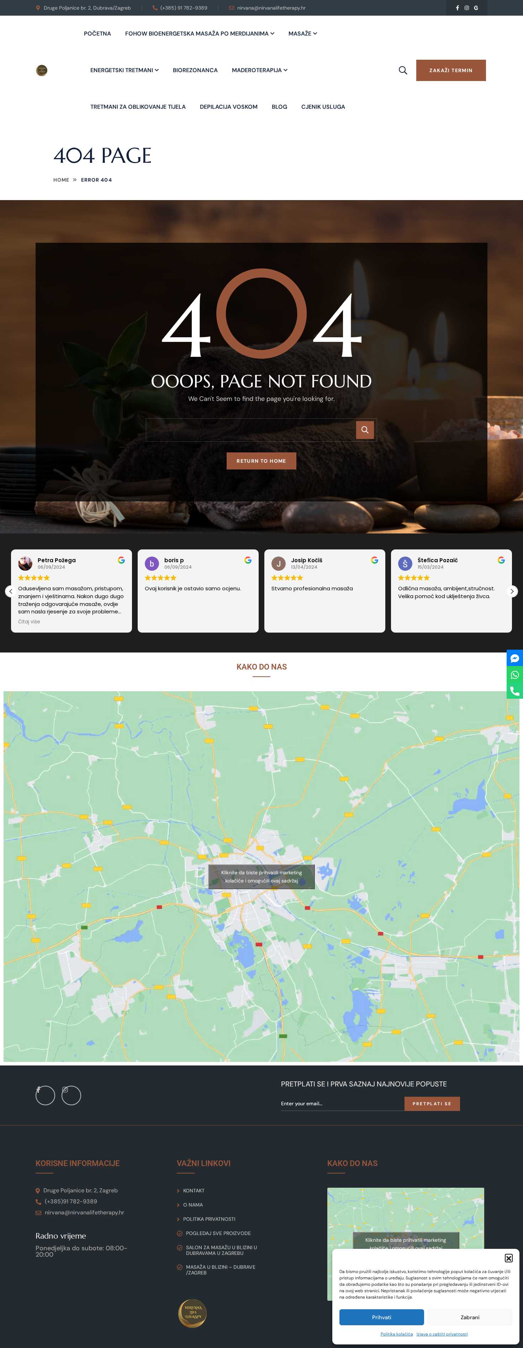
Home (61, 180)
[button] (508, 1257)
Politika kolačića (397, 1334)
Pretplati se (432, 1104)
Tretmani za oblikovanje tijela (138, 107)
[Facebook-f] (457, 7)
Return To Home (261, 461)
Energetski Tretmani (121, 70)
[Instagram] (466, 7)
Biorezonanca (195, 70)
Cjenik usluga (323, 107)
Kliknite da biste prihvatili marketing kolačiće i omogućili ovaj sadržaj (261, 876)
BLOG (279, 107)
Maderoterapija (257, 70)
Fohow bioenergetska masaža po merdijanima (197, 33)
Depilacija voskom (229, 107)
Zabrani (470, 1317)
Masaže (300, 33)
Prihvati (381, 1317)
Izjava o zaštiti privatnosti (442, 1334)
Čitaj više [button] (29, 622)
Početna (97, 33)
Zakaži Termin (450, 70)
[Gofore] (476, 7)
